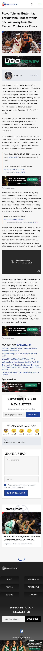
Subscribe (32, 619)
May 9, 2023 (20, 172)
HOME (9, 579)
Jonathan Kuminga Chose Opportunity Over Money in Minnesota (19, 349)
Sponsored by (9, 379)
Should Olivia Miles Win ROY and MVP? (18, 359)
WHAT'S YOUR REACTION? (21, 426)
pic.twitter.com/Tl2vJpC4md (14, 169)
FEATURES (9, 587)
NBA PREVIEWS (33, 579)
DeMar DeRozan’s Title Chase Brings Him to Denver (20, 373)
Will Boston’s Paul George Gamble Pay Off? (20, 362)
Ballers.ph (24, 344)
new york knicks (19, 443)
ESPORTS (9, 595)
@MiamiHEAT (13, 157)
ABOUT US (33, 595)
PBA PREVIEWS (33, 587)
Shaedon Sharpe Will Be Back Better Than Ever (19, 354)
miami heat (8, 443)
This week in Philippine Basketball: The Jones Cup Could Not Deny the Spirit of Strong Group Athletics (21, 367)
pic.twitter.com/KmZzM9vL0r (14, 220)
